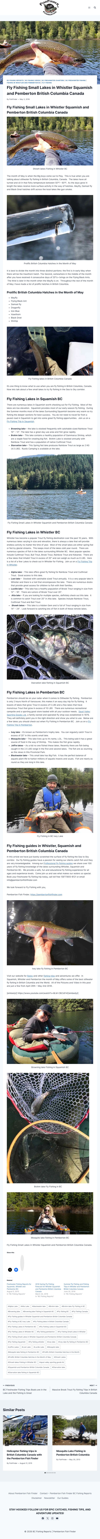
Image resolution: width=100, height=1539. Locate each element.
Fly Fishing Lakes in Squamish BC (53, 1327)
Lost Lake (26, 1347)
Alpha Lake (13, 1306)
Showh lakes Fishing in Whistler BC (22, 1362)
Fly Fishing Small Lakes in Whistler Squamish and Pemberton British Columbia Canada (42, 1337)
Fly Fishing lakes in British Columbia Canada (51, 1322)
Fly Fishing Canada (80, 1311)
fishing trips (49, 976)
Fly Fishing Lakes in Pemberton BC (22, 1327)
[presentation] (25, 1430)
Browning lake (14, 1311)
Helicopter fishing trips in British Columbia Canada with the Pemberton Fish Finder (24, 1455)
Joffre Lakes (13, 1347)
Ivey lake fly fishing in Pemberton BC (73, 1342)
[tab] (45, 1472)
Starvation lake (58, 1367)
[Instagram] (52, 1518)
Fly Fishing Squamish (16, 1342)
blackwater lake (39, 1306)
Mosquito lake (53, 1347)
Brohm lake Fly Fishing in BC (73, 1306)
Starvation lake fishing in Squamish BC (23, 1372)
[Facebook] (43, 1518)
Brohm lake (54, 1306)
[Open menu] (89, 7)
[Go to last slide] (7, 1443)
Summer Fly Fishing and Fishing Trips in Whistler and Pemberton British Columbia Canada (76, 1286)
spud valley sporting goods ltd (51, 1362)
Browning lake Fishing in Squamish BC (38, 1311)
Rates (30, 976)
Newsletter (49, 1498)
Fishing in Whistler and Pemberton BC (24, 83)
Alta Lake (25, 1306)
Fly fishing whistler (36, 1342)
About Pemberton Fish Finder (22, 1493)
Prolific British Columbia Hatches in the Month (60, 1352)
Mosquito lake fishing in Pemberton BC (23, 1352)
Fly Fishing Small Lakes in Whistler (72, 1332)
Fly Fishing (47, 83)
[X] (47, 1518)
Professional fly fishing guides (58, 863)
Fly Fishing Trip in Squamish (20, 421)
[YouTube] (57, 1518)
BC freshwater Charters (53, 80)
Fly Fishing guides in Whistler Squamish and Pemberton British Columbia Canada (40, 1316)
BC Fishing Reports (15, 80)
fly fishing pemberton (46, 1332)
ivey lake (51, 1342)
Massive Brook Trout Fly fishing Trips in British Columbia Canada (74, 1389)
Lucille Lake (39, 1347)
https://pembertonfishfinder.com (46, 894)
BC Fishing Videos (32, 80)
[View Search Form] (95, 7)
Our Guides (62, 1498)
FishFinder (13, 99)
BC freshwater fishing (76, 80)
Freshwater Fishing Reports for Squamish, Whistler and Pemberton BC (19, 1286)
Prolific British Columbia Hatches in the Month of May (29, 1357)
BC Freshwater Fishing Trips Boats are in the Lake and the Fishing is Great (24, 1389)
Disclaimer (37, 1498)
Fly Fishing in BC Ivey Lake (19, 1322)
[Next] (93, 1443)
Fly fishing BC (63, 1311)
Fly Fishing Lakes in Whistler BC (21, 1332)
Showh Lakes (60, 1357)
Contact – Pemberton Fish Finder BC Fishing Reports (66, 1493)
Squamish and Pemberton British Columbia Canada (28, 1367)
